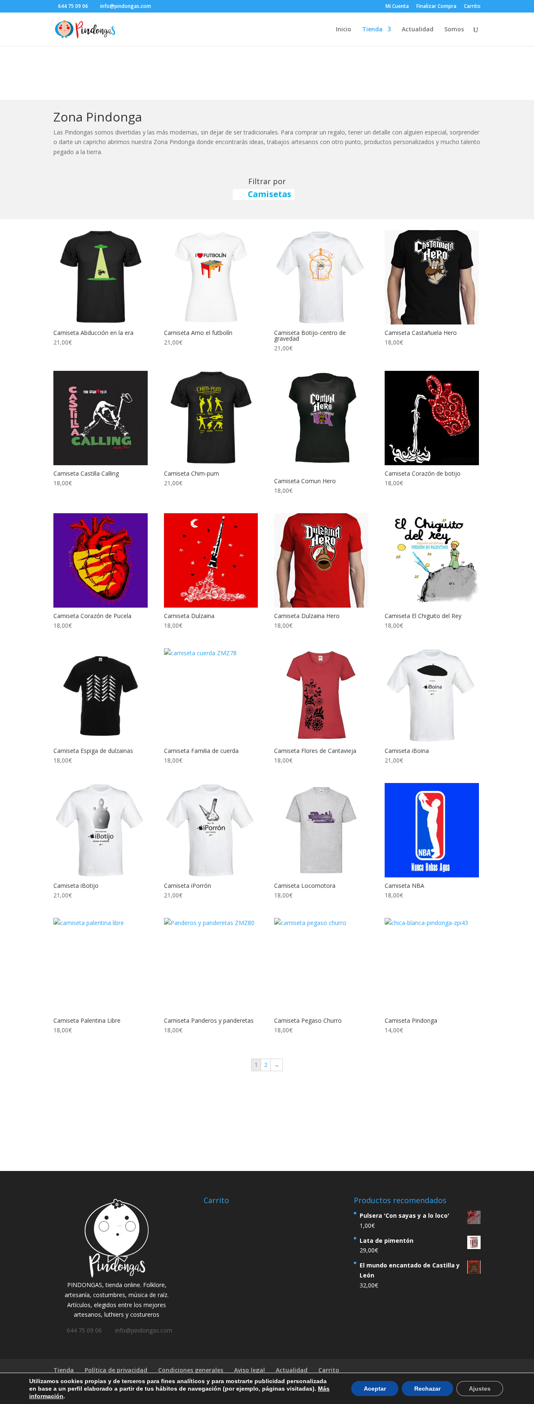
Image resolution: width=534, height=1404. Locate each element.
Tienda (372, 29)
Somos (454, 29)
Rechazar (427, 1388)
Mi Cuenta (397, 7)
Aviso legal (249, 1370)
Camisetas (269, 194)
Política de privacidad (116, 1370)
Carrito (472, 7)
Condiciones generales (190, 1370)
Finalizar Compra (436, 7)
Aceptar (375, 1388)
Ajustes (480, 1388)
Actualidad (417, 29)
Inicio (343, 29)
